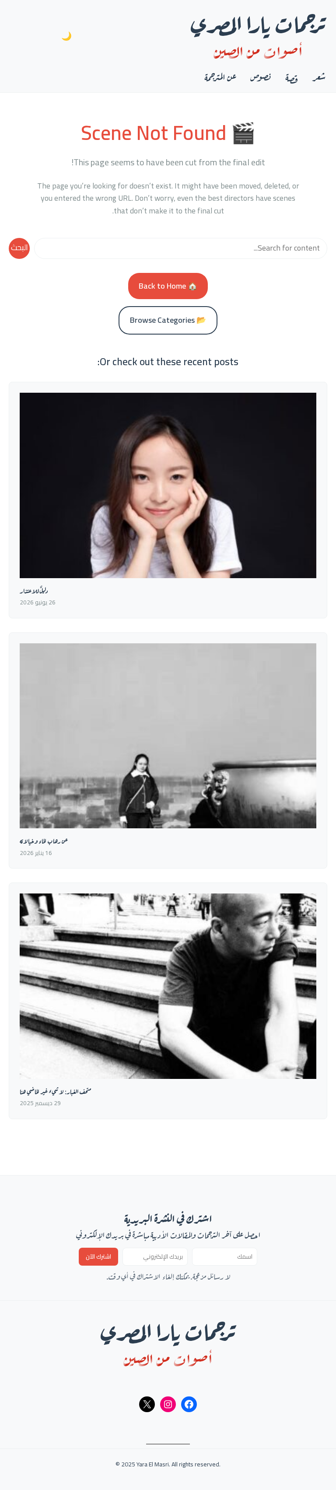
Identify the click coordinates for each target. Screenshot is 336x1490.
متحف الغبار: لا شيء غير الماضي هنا (55, 1091)
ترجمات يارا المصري (258, 21)
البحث (19, 247)
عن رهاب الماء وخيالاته (44, 840)
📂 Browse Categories (168, 320)
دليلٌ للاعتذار (34, 590)
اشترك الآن (98, 1256)
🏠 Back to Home (168, 286)
